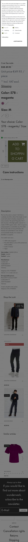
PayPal (5, 33)
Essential (6, 27)
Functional (17, 33)
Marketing (6, 30)
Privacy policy (11, 25)
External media (18, 30)
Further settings (5, 37)
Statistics (17, 27)
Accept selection (18, 41)
